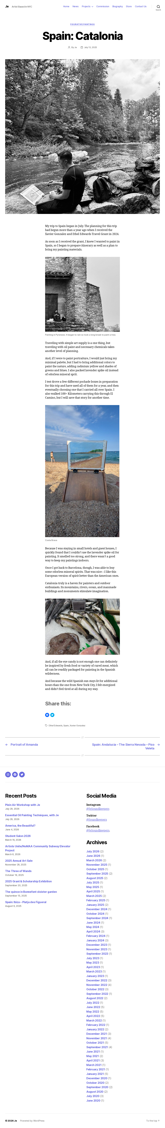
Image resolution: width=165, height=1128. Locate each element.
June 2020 (93, 1100)
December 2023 (96, 944)
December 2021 (96, 1033)
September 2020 (97, 1087)
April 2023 (93, 967)
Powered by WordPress (32, 1120)
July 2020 (92, 1096)
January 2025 (95, 904)
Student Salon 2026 (18, 836)
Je (7, 6)
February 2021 (95, 1069)
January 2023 (95, 976)
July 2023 (92, 958)
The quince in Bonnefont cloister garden (31, 891)
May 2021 (92, 1056)
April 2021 (93, 1060)
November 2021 (96, 1038)
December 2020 (96, 1078)
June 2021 (93, 1051)
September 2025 (97, 873)
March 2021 (93, 1065)
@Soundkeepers (96, 819)
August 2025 (94, 878)
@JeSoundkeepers (97, 809)
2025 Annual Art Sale (19, 860)
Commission (102, 6)
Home (66, 6)
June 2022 (93, 1007)
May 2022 (92, 1011)
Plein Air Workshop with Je (22, 805)
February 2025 (95, 900)
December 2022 (96, 980)
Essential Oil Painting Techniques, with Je (32, 815)
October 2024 (95, 913)
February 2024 (95, 936)
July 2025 (92, 882)
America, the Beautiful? (20, 825)
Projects (86, 6)
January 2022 (95, 1029)
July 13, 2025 (90, 47)
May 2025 (92, 887)
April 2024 (93, 931)
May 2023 (92, 962)
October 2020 (95, 1082)
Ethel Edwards (55, 725)
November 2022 (96, 985)
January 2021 (95, 1074)
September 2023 (97, 953)
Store (129, 6)
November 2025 (96, 864)
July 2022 (92, 1002)
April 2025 (93, 891)
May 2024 (92, 927)
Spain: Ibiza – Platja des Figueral (25, 902)
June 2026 (93, 855)
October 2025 (95, 869)
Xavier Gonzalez (77, 725)
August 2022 (94, 998)
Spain (66, 725)
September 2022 (97, 993)
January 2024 (95, 940)
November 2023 (96, 949)
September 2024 (97, 918)
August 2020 (94, 1091)
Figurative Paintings (82, 24)
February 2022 (95, 1025)
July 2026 (92, 851)
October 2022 (95, 989)
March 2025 (94, 896)
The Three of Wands (18, 871)
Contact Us (141, 6)
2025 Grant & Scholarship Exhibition (28, 881)
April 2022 (93, 1016)
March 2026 (94, 860)
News (76, 6)
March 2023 (94, 971)
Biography (117, 6)
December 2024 (96, 909)
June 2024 (93, 922)
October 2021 (95, 1042)
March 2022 (94, 1020)
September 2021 (97, 1047)
